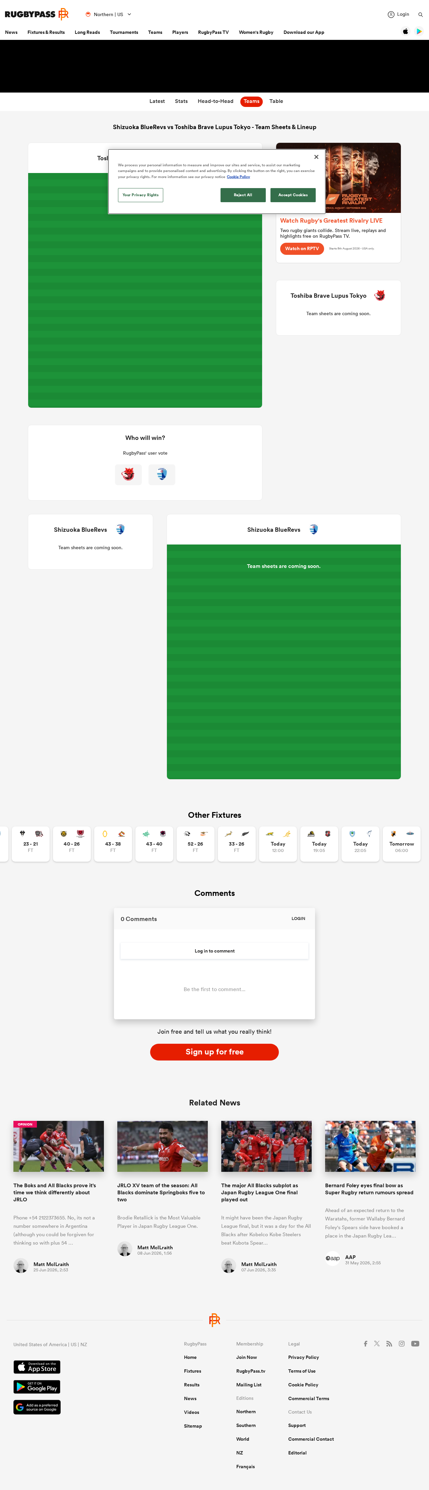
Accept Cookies (293, 194)
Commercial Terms (308, 1398)
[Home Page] (37, 14)
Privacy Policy (303, 1357)
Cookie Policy (303, 1384)
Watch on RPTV (302, 248)
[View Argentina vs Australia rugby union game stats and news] (278, 844)
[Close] (316, 157)
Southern (246, 1425)
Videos (191, 1412)
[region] (217, 181)
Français (245, 1466)
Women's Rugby (256, 32)
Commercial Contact (311, 1439)
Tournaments (124, 32)
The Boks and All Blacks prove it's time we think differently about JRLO (54, 1192)
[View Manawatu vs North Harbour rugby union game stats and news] (154, 844)
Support (297, 1425)
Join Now (246, 1357)
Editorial (297, 1452)
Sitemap (193, 1426)
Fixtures (192, 1371)
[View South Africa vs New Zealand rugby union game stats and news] (237, 844)
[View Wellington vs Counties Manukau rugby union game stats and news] (319, 844)
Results (191, 1384)
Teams (155, 32)
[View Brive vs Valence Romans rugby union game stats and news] (31, 844)
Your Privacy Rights (141, 194)
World (242, 1439)
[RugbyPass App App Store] (75, 1368)
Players (180, 32)
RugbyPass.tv (250, 1371)
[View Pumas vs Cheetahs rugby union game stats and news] (195, 844)
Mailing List (248, 1384)
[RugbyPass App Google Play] (75, 1387)
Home (190, 1357)
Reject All (243, 194)
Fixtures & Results (46, 32)
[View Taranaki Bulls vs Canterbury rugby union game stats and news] (72, 844)
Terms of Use (302, 1371)
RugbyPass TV (213, 32)
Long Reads (87, 32)
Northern (246, 1411)
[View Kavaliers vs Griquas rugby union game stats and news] (402, 844)
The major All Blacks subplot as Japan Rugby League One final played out (259, 1192)
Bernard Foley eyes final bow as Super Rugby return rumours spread (369, 1189)
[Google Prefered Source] (75, 1408)
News (11, 32)
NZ (239, 1452)
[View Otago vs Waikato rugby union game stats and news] (113, 844)
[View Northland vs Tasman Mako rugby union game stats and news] (360, 844)
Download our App (304, 32)
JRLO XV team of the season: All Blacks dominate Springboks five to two (161, 1192)
